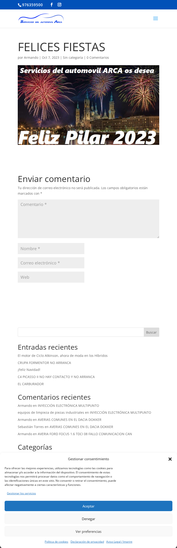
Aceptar (88, 506)
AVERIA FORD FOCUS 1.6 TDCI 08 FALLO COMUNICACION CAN (85, 434)
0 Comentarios (98, 57)
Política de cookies (56, 542)
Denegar (88, 518)
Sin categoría (73, 57)
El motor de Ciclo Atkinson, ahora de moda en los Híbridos (63, 355)
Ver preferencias (88, 531)
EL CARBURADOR (31, 384)
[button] (170, 459)
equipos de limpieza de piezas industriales (51, 412)
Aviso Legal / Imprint (119, 542)
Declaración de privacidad (87, 542)
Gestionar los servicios (21, 493)
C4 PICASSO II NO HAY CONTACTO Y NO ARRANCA (56, 377)
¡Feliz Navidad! (29, 369)
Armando (31, 57)
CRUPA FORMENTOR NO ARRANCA (44, 362)
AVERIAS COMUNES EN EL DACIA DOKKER (69, 419)
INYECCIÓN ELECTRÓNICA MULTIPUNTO (68, 405)
